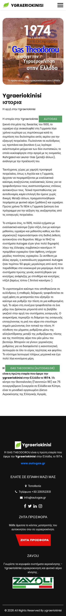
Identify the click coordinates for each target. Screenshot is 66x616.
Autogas (50, 119)
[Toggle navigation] (60, 5)
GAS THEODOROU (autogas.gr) (32, 368)
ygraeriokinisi (53, 610)
